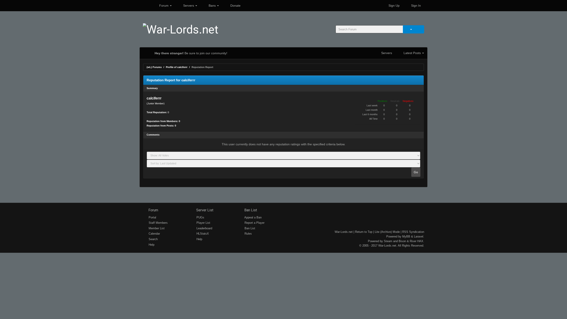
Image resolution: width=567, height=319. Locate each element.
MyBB (406, 236)
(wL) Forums (154, 67)
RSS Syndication (413, 231)
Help (151, 244)
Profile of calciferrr (176, 67)
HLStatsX (202, 233)
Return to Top (363, 231)
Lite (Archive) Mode (387, 231)
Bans (212, 5)
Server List (204, 210)
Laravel (418, 236)
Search (153, 239)
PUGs (200, 217)
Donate (235, 5)
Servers (188, 5)
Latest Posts (412, 53)
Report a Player (254, 222)
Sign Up (394, 5)
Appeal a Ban (253, 217)
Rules (248, 233)
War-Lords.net (344, 231)
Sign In (415, 5)
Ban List (250, 210)
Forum (163, 5)
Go (416, 172)
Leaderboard (204, 228)
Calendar (154, 233)
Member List (156, 228)
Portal (152, 217)
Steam (388, 241)
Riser (413, 241)
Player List (203, 222)
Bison (402, 241)
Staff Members (158, 222)
